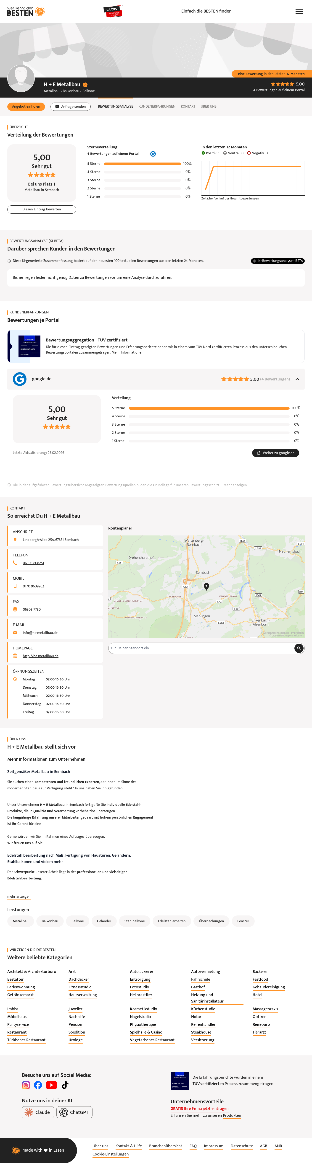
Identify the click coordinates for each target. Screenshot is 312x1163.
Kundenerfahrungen (157, 107)
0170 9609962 (33, 586)
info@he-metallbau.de (40, 633)
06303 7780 (32, 610)
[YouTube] (51, 1085)
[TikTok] (65, 1085)
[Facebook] (38, 1085)
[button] (26, 107)
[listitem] (31, 972)
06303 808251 (33, 563)
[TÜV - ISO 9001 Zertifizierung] (180, 1081)
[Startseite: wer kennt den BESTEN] (26, 11)
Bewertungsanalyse (115, 107)
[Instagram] (26, 1085)
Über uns (209, 107)
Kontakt (188, 107)
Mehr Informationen (127, 352)
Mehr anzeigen (235, 485)
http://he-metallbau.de (40, 656)
